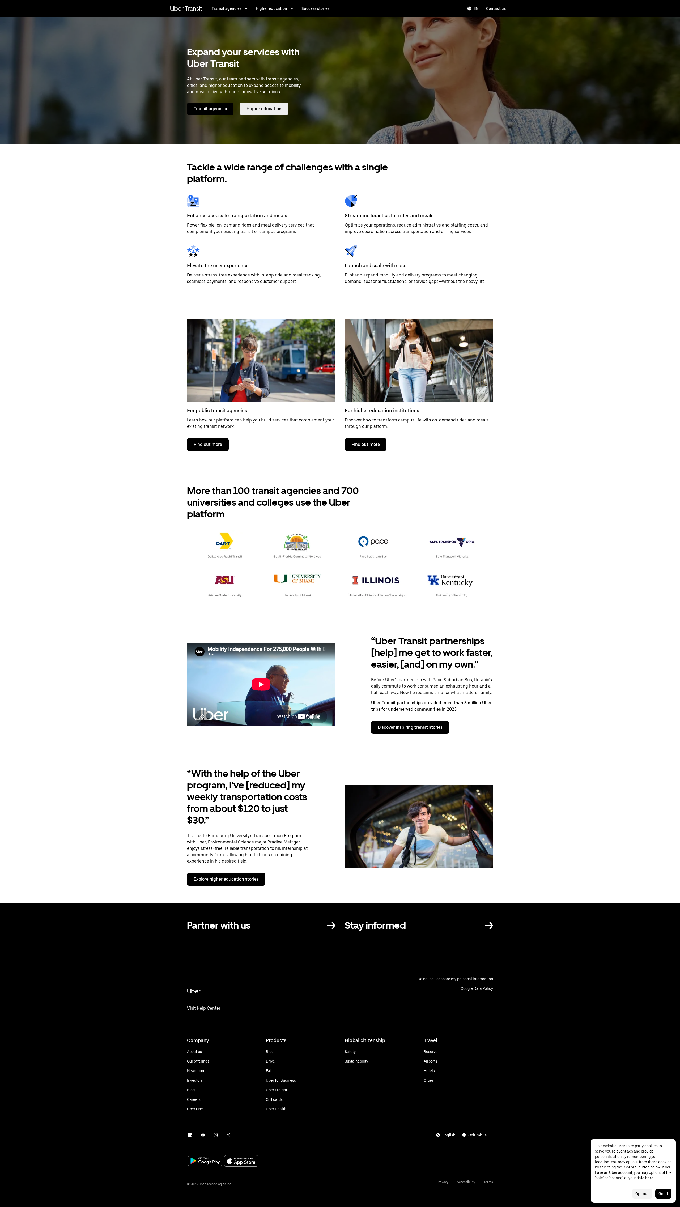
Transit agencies (226, 8)
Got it (663, 1194)
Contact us (496, 8)
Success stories (315, 8)
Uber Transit (186, 8)
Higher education (271, 8)
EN (476, 8)
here (649, 1178)
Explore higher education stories (226, 879)
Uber (194, 991)
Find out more (208, 444)
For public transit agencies (217, 410)
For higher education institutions (382, 410)
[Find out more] (261, 360)
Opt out (642, 1194)
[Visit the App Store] (241, 1161)
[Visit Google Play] (205, 1161)
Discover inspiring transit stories (410, 727)
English (449, 1135)
